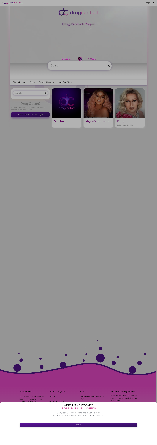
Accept (78, 425)
